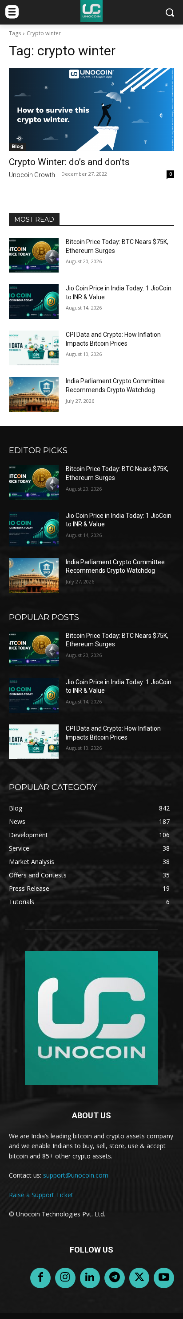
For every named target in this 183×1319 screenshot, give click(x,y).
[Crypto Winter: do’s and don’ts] (91, 109)
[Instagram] (65, 1278)
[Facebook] (40, 1278)
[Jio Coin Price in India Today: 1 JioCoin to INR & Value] (34, 301)
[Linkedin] (90, 1278)
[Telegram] (114, 1278)
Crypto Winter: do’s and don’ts (69, 162)
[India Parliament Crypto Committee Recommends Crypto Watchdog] (34, 394)
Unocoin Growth (32, 174)
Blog (18, 146)
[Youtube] (164, 1278)
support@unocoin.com (75, 1175)
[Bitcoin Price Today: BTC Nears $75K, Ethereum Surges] (34, 255)
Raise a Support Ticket (41, 1195)
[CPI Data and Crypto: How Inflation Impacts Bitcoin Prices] (34, 348)
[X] (139, 1278)
